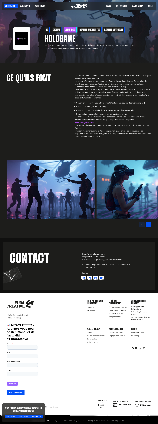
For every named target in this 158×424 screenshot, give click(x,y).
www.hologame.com (84, 122)
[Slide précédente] (142, 224)
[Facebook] (132, 348)
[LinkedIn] (136, 348)
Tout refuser (23, 416)
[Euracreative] (79, 5)
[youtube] (101, 278)
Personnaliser (36, 416)
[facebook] (83, 278)
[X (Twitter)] (144, 348)
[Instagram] (140, 348)
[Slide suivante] (148, 224)
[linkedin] (89, 278)
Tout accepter (10, 416)
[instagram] (95, 278)
